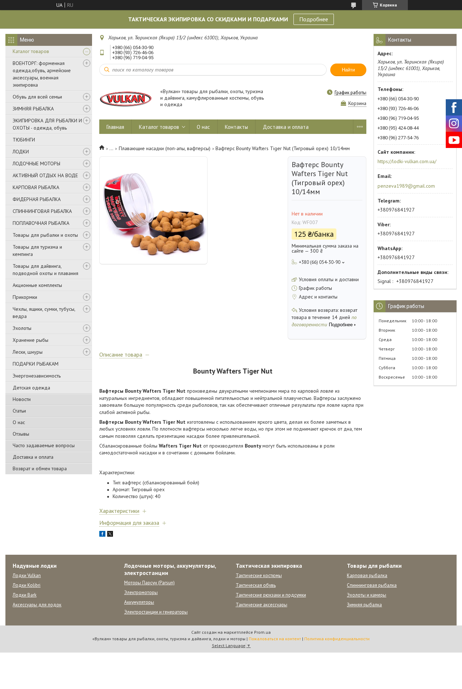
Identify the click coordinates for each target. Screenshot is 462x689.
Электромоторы (141, 592)
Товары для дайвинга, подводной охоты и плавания (45, 269)
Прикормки (25, 297)
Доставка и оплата (33, 457)
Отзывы (21, 434)
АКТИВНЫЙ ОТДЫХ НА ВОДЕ (45, 175)
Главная (115, 127)
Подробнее (313, 19)
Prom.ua (262, 632)
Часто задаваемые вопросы (44, 445)
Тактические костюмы (259, 575)
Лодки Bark (24, 595)
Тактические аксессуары (261, 605)
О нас (19, 422)
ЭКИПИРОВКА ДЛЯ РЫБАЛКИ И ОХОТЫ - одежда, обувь (47, 124)
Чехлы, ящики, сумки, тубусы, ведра (44, 312)
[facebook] (102, 535)
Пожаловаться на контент (275, 638)
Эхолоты (22, 328)
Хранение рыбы (30, 340)
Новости (22, 399)
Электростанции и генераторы (156, 612)
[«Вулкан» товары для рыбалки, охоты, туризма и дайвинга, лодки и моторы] (126, 98)
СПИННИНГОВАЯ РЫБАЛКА (42, 211)
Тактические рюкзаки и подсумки (271, 595)
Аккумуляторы (139, 602)
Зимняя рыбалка (364, 605)
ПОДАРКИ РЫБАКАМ (35, 364)
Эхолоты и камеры (366, 595)
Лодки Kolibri (26, 585)
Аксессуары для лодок (37, 605)
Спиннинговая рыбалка (372, 585)
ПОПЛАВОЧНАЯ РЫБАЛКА (41, 223)
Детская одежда (31, 387)
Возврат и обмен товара (40, 468)
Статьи (19, 410)
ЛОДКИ (21, 151)
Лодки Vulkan (27, 575)
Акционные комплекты (37, 285)
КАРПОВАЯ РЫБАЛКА (36, 187)
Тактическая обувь (256, 585)
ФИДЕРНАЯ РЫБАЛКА (37, 199)
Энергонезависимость (37, 375)
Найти (348, 70)
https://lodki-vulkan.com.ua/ (407, 161)
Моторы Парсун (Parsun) (149, 583)
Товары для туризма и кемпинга (37, 250)
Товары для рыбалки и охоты (45, 235)
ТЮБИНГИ (24, 139)
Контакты (236, 127)
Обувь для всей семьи (37, 96)
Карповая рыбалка (367, 575)
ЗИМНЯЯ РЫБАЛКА (33, 108)
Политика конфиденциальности (337, 638)
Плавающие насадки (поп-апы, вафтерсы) (164, 148)
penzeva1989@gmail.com (406, 186)
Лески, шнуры (28, 352)
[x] (110, 535)
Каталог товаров (31, 51)
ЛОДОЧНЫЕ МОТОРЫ (36, 163)
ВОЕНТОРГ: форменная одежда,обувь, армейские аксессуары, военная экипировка (42, 74)
